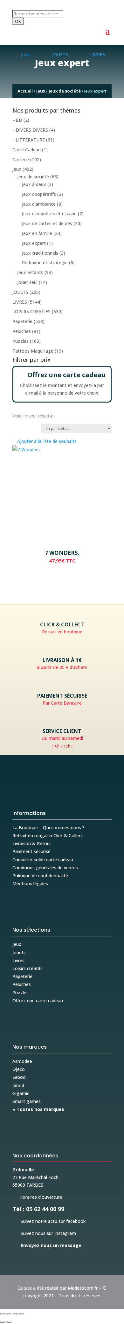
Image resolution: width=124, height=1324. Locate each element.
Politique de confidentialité (40, 875)
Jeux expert (34, 243)
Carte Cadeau (26, 150)
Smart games (26, 1101)
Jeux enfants (30, 272)
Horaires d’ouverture (37, 1197)
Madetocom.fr (83, 1288)
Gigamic (20, 1093)
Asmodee (22, 1061)
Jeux (40, 91)
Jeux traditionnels (40, 253)
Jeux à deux (34, 184)
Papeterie (22, 321)
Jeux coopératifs (39, 194)
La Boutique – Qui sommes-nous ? (48, 827)
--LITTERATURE (28, 140)
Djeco (18, 1069)
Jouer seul (27, 282)
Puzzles (20, 341)
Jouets (19, 952)
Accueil (25, 91)
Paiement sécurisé (31, 851)
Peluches (21, 331)
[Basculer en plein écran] (8, 1314)
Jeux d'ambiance (39, 204)
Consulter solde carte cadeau (42, 860)
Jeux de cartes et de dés (47, 223)
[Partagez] (15, 1314)
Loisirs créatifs (27, 968)
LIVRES (19, 302)
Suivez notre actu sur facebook (49, 1221)
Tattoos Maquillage (32, 351)
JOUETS (20, 292)
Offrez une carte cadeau (37, 1000)
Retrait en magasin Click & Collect (47, 835)
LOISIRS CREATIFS (31, 311)
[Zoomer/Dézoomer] (2, 1314)
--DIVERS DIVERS (30, 130)
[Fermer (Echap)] (21, 1314)
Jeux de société (65, 91)
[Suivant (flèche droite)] (8, 1322)
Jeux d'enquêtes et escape (49, 213)
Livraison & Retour (31, 843)
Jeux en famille (37, 233)
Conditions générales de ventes (45, 868)
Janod (18, 1085)
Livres (18, 960)
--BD (17, 120)
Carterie (20, 159)
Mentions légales (30, 883)
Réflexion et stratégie (45, 262)
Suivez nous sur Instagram (44, 1233)
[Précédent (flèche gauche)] (2, 1322)
